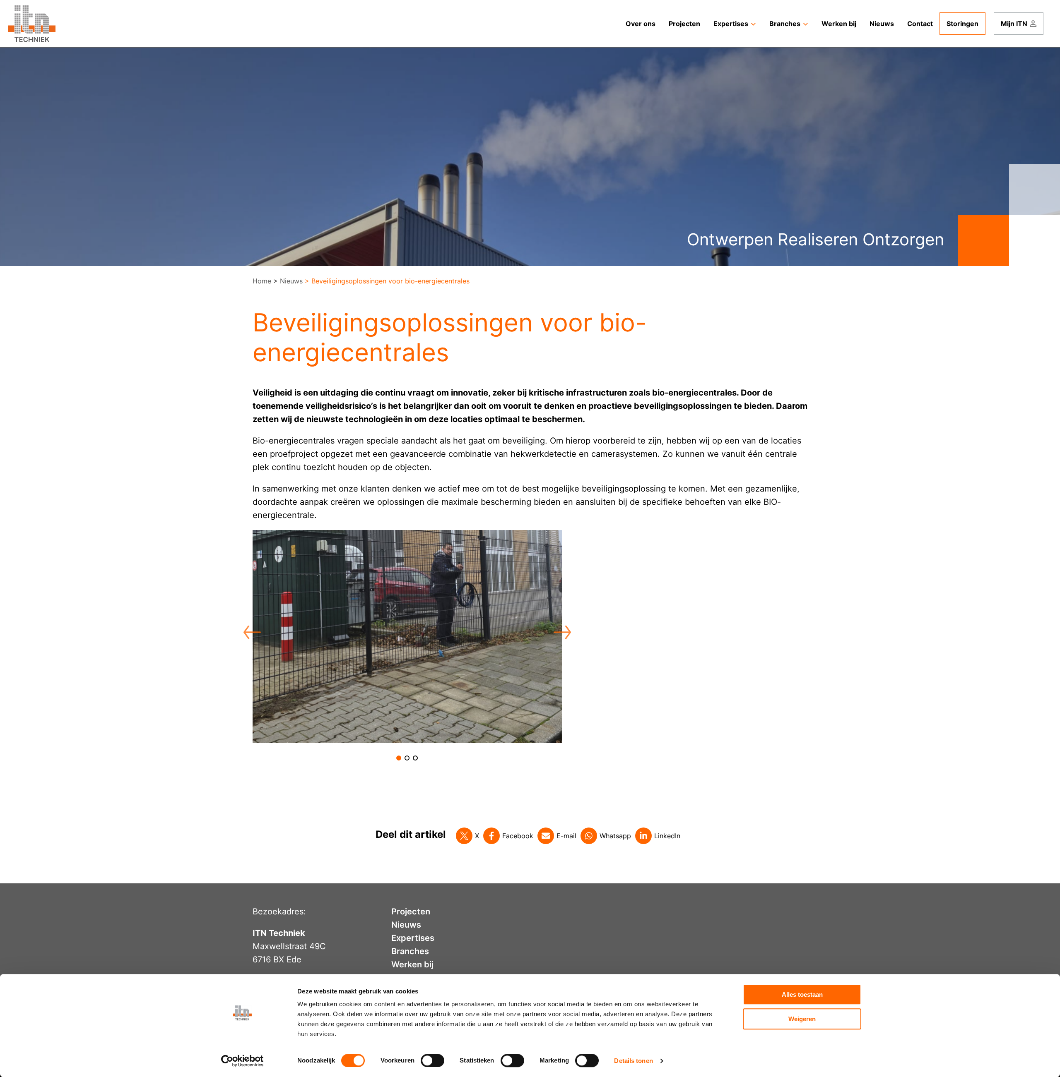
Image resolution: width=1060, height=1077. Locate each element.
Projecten (410, 911)
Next (558, 630)
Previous (247, 630)
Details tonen (633, 1060)
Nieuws (291, 281)
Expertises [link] (730, 23)
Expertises (412, 938)
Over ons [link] (640, 23)
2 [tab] (407, 758)
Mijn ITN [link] (1014, 23)
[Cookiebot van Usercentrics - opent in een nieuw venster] (242, 1061)
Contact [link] (920, 23)
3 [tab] (415, 758)
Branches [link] (784, 23)
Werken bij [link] (839, 23)
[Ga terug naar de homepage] (31, 23)
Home (262, 281)
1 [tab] (398, 758)
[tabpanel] (407, 636)
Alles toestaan (802, 994)
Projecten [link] (684, 23)
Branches (410, 951)
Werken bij (412, 964)
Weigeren (802, 1018)
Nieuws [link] (882, 23)
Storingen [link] (962, 23)
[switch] (432, 1060)
